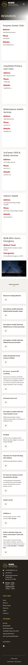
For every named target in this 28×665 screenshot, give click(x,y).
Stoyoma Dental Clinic (8, 633)
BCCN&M (6, 435)
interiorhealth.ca (7, 217)
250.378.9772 (6, 125)
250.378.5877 (6, 38)
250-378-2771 (6, 168)
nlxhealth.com (7, 131)
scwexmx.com (7, 174)
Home (4, 600)
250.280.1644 (9, 248)
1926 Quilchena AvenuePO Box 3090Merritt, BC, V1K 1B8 (11, 577)
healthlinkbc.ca (7, 88)
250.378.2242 (6, 211)
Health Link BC (8, 500)
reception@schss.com (11, 570)
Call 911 (21, 256)
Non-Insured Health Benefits (10, 636)
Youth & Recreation (8, 628)
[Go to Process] (5, 300)
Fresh (19, 661)
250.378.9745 (8, 573)
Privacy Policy (14, 658)
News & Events (7, 605)
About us (5, 603)
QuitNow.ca (7, 513)
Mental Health (6, 626)
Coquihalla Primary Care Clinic (11, 631)
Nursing (5, 623)
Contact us (6, 613)
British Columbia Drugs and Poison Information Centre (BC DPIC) (13, 534)
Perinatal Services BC (10, 398)
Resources (5, 608)
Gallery (5, 610)
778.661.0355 (6, 82)
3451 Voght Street (8, 202)
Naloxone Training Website (12, 296)
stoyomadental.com (8, 44)
